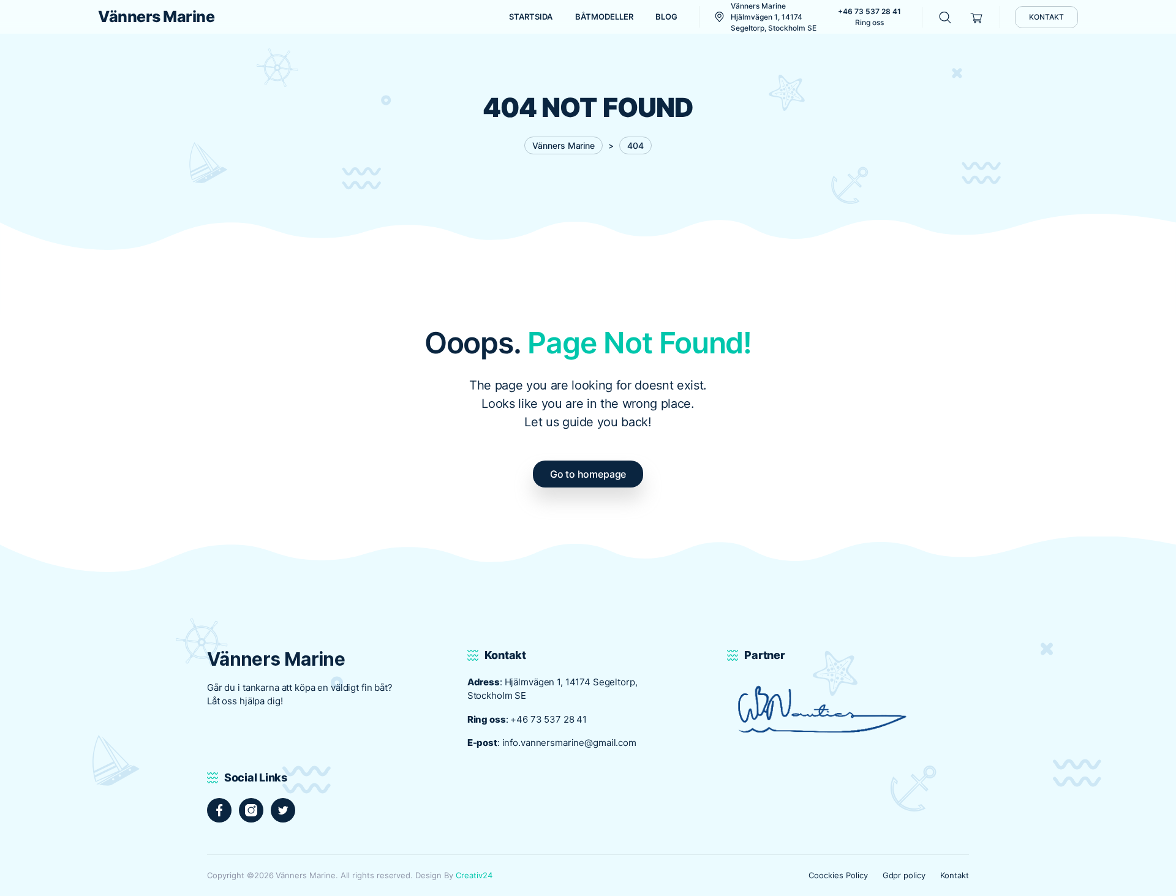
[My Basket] (976, 17)
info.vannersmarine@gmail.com (569, 742)
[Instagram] (251, 810)
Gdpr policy (904, 875)
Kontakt (954, 875)
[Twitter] (283, 810)
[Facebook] (219, 810)
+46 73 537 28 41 (548, 719)
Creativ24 (474, 875)
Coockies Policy (838, 875)
